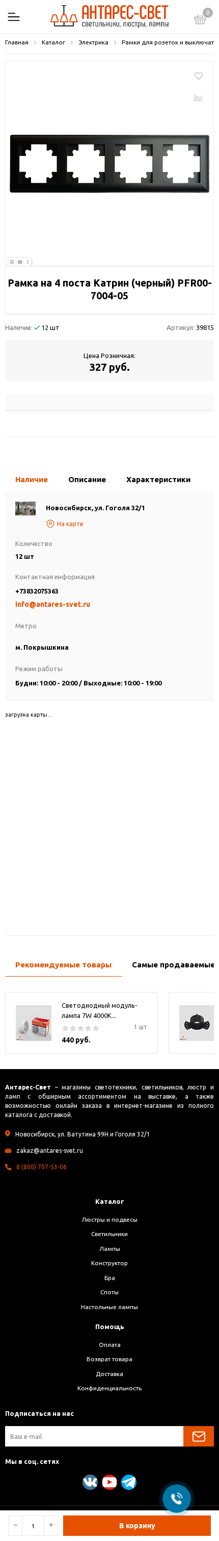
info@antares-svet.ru (52, 604)
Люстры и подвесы (109, 1219)
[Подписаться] (198, 1436)
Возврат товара (109, 1359)
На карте (70, 523)
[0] (200, 21)
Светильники (109, 1233)
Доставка (109, 1373)
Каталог (109, 1201)
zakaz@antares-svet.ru (49, 1150)
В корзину (137, 1526)
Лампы (109, 1248)
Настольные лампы (109, 1306)
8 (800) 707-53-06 (41, 1167)
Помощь (109, 1326)
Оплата (110, 1344)
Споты (109, 1292)
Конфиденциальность (109, 1388)
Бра (109, 1277)
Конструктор (109, 1263)
